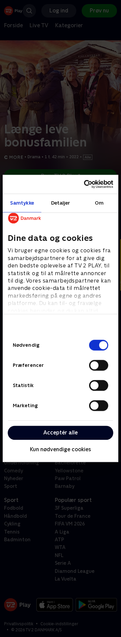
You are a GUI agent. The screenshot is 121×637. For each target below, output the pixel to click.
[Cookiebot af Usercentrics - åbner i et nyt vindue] (85, 184)
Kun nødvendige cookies (60, 449)
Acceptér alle (60, 432)
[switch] (98, 365)
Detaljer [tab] (60, 203)
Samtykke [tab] (22, 203)
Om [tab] (99, 203)
